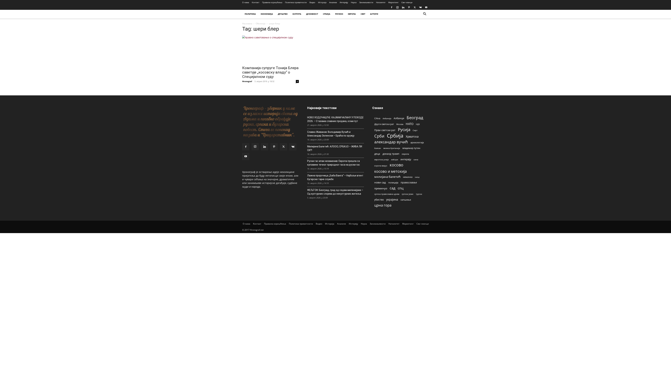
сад (392, 188)
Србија (395, 136)
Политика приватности (296, 2)
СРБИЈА (326, 14)
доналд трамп (391, 153)
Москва (399, 124)
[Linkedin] (403, 7)
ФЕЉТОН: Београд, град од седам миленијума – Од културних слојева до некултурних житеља (335, 192)
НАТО (409, 124)
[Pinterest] (409, 7)
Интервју (344, 2)
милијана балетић (387, 176)
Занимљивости (366, 2)
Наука (353, 2)
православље (409, 182)
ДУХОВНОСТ (312, 14)
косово (396, 165)
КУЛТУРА (297, 14)
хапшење (406, 199)
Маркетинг (393, 2)
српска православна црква (386, 194)
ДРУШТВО (283, 14)
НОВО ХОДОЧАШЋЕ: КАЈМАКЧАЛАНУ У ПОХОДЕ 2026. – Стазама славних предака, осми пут (335, 119)
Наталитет (380, 2)
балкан (377, 148)
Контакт (255, 2)
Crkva (377, 118)
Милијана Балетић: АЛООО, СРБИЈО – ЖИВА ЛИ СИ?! (334, 148)
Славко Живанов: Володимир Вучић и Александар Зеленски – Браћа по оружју (330, 134)
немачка (407, 176)
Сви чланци (406, 2)
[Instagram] (397, 7)
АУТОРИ (374, 14)
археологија (417, 142)
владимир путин (411, 148)
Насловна (247, 23)
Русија (404, 129)
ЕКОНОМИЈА (267, 14)
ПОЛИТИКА (250, 14)
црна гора (382, 205)
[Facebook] (391, 7)
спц (400, 188)
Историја (322, 2)
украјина (392, 199)
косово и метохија (390, 171)
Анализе (333, 2)
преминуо (380, 188)
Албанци (399, 118)
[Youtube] (426, 7)
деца (377, 153)
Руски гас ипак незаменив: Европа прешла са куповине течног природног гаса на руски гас (333, 163)
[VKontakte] (420, 7)
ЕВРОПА (352, 14)
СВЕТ (363, 14)
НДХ (418, 124)
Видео (312, 2)
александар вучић (391, 142)
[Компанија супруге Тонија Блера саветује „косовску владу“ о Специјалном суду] (270, 50)
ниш (417, 177)
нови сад (380, 182)
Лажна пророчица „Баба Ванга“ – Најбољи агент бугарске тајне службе (335, 177)
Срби (379, 136)
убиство (379, 199)
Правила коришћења (272, 2)
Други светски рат (384, 124)
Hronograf (247, 81)
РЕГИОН (339, 14)
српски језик (407, 194)
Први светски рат (384, 130)
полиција (393, 182)
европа (405, 153)
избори (394, 159)
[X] (414, 7)
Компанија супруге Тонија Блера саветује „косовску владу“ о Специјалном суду (270, 72)
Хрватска (412, 136)
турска (419, 194)
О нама (245, 2)
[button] (424, 14)
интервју (406, 159)
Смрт (415, 130)
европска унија (381, 159)
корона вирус (380, 165)
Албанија (387, 118)
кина (416, 159)
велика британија (391, 148)
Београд (415, 117)
